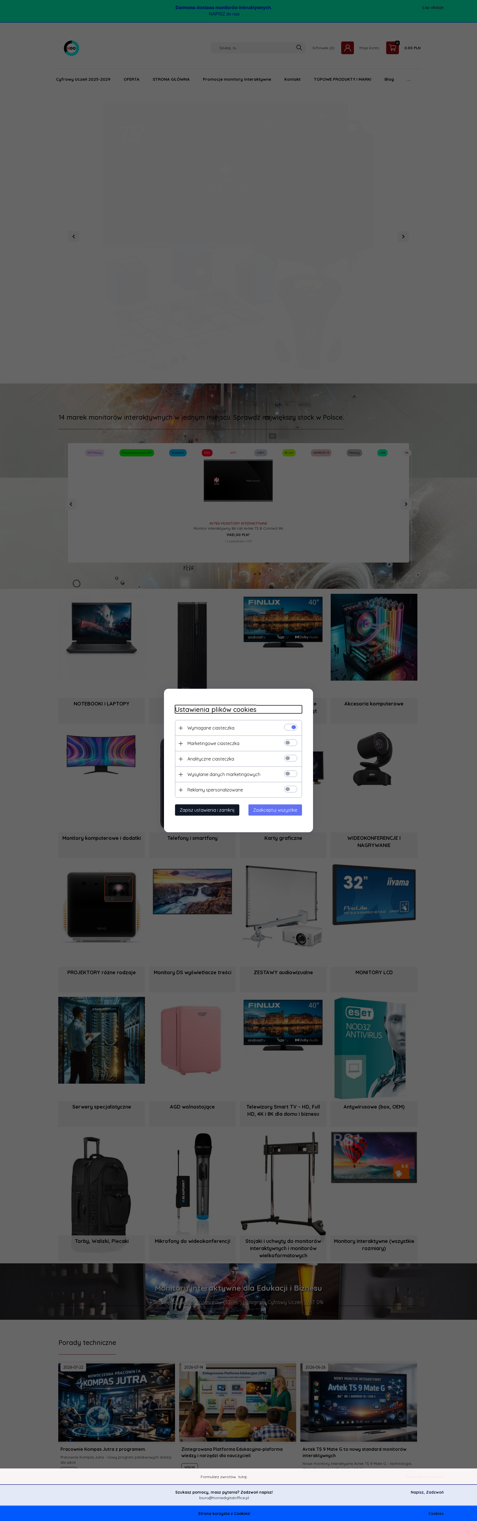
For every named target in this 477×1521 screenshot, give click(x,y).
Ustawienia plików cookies (215, 709)
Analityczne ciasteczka (210, 759)
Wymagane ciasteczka (210, 728)
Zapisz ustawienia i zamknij (207, 810)
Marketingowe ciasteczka (213, 743)
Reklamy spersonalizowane (215, 790)
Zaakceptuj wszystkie (275, 810)
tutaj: (243, 1476)
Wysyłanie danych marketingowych (223, 774)
